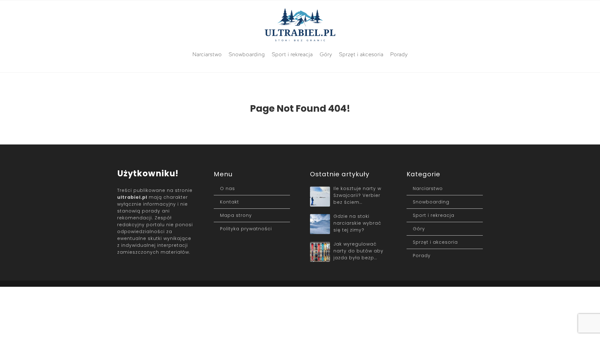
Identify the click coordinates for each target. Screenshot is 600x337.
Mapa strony (236, 215)
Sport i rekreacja (292, 54)
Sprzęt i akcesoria (361, 54)
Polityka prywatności (246, 229)
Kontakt (229, 202)
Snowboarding (247, 54)
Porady (399, 54)
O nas (227, 188)
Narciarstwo (207, 54)
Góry (326, 54)
